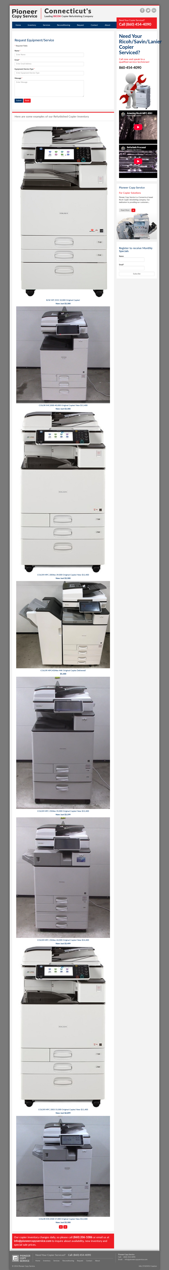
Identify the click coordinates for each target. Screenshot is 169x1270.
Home (18, 25)
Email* (121, 265)
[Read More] (133, 209)
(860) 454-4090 (82, 1255)
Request (80, 25)
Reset (27, 101)
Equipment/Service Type (25, 69)
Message (18, 78)
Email (17, 60)
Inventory (32, 25)
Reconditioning (63, 25)
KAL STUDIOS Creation (148, 1266)
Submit (19, 101)
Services (46, 25)
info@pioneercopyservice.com (136, 1259)
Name (17, 51)
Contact (94, 25)
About (107, 25)
